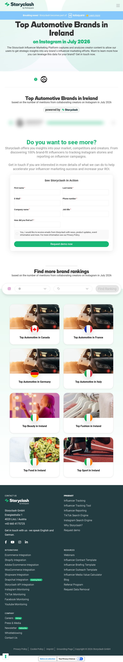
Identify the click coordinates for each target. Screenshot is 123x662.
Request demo (72, 530)
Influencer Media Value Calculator (83, 574)
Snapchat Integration (23, 579)
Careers (13, 618)
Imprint (50, 649)
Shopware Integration (17, 574)
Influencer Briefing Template (79, 564)
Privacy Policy (20, 649)
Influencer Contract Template (80, 560)
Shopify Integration (15, 560)
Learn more (94, 15)
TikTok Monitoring (15, 594)
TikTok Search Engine (76, 515)
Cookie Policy (36, 649)
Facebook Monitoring (17, 599)
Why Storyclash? (73, 525)
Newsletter (16, 628)
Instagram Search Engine (78, 520)
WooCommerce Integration (20, 569)
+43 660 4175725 (15, 523)
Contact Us (11, 637)
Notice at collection (47, 659)
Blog (66, 579)
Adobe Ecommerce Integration (22, 564)
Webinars (69, 555)
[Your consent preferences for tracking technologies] (6, 656)
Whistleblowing (13, 632)
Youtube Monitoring (16, 604)
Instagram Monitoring (17, 589)
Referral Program (73, 584)
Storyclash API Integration (19, 584)
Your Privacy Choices (67, 659)
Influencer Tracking (74, 500)
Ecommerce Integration (18, 555)
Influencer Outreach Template (80, 569)
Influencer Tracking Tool (77, 505)
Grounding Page (65, 649)
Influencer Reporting (75, 510)
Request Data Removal (77, 589)
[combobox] (32, 289)
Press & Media (13, 623)
